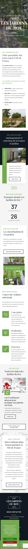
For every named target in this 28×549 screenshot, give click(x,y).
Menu (3, 7)
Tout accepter (9, 539)
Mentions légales (21, 545)
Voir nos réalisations (13, 251)
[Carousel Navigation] (14, 188)
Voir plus (14, 179)
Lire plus (10, 416)
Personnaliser (9, 545)
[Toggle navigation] (25, 7)
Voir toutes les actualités (14, 426)
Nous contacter (14, 484)
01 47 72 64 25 (14, 2)
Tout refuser (10, 542)
